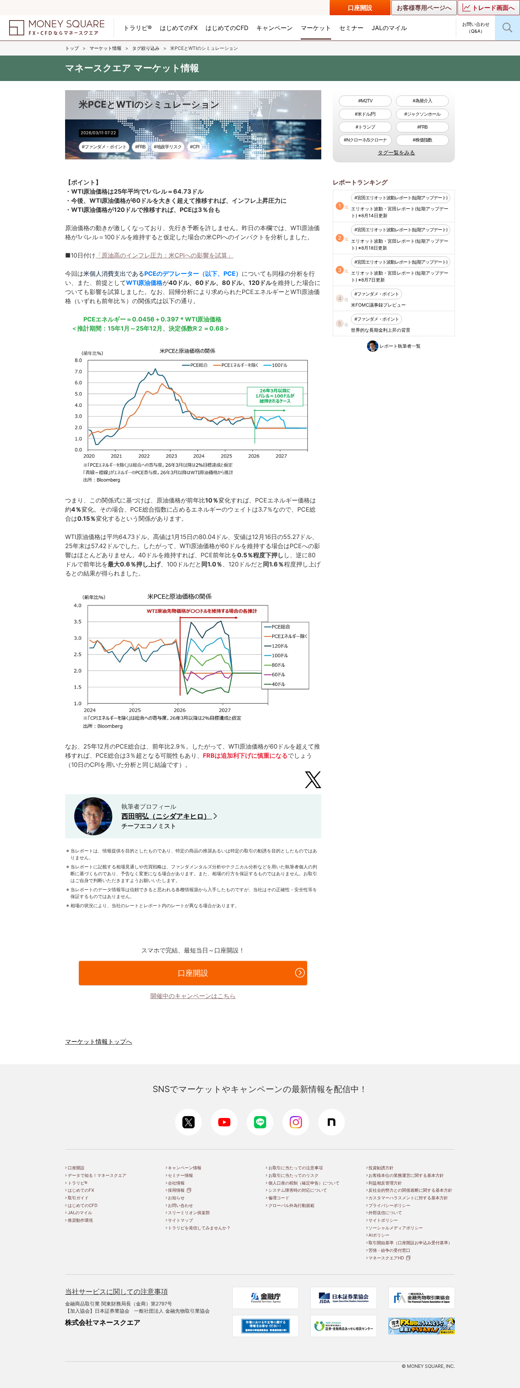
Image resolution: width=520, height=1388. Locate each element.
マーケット (316, 28)
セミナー (351, 28)
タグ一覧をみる (396, 152)
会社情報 (176, 1183)
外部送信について (385, 1212)
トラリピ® (137, 28)
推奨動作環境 (80, 1220)
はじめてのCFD (227, 28)
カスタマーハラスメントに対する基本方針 (408, 1197)
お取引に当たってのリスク (293, 1175)
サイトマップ (180, 1220)
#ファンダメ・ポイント (104, 146)
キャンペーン (274, 28)
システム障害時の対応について (297, 1190)
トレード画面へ (493, 7)
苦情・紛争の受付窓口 (389, 1250)
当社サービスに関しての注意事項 (116, 1292)
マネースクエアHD (386, 1258)
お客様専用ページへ (424, 7)
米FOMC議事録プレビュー (378, 305)
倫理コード (278, 1197)
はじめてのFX (179, 28)
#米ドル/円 (365, 114)
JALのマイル (389, 28)
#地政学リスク (168, 146)
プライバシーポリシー (389, 1205)
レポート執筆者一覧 (400, 346)
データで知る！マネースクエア (97, 1175)
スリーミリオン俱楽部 (189, 1212)
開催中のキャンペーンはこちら (193, 996)
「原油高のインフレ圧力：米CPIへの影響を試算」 (164, 255)
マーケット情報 (105, 48)
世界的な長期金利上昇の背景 (380, 330)
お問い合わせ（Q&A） (476, 27)
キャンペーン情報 (184, 1167)
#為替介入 (422, 100)
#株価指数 (422, 140)
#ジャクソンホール (422, 114)
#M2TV (365, 100)
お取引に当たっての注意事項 (295, 1167)
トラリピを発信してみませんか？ (199, 1228)
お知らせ (176, 1197)
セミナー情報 (180, 1175)
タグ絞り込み (146, 48)
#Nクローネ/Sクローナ (365, 140)
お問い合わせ (180, 1205)
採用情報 (176, 1190)
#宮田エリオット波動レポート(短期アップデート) (400, 197)
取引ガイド (78, 1197)
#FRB (140, 146)
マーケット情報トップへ (98, 1041)
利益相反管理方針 (385, 1183)
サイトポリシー (383, 1220)
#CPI (194, 146)
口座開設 (360, 7)
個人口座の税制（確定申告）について (304, 1183)
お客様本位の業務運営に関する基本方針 (406, 1175)
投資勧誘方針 (381, 1167)
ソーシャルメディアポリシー (395, 1228)
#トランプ (365, 127)
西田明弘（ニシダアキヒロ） (166, 816)
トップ (72, 48)
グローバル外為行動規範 (291, 1205)
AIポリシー (378, 1235)
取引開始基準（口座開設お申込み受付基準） (410, 1242)
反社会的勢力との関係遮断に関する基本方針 (410, 1190)
